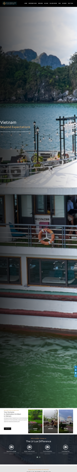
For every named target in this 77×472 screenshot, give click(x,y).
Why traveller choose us (38, 438)
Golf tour (70, 3)
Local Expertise (65, 451)
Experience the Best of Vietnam (38, 469)
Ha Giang (64, 3)
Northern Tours (33, 3)
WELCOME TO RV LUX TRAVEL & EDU (11, 410)
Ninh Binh (40, 3)
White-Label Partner (29, 451)
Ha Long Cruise (53, 3)
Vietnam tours (35, 429)
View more (7, 428)
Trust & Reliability (47, 451)
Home (25, 3)
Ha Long (46, 3)
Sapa (59, 3)
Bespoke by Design (11, 451)
